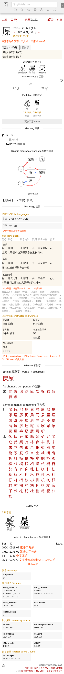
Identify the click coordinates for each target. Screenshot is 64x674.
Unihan (31, 564)
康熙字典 (6, 41)
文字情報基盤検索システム (36, 559)
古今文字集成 (27, 671)
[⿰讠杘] (26, 391)
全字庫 (32, 41)
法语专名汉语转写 (54, 671)
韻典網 (39, 288)
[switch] (41, 76)
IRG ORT (40, 671)
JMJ (41, 41)
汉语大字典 (20, 41)
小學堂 (8, 288)
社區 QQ (44, 668)
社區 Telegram (31, 668)
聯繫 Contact (56, 668)
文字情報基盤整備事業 (15, 231)
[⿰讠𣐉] (21, 391)
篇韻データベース (23, 288)
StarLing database (13, 356)
